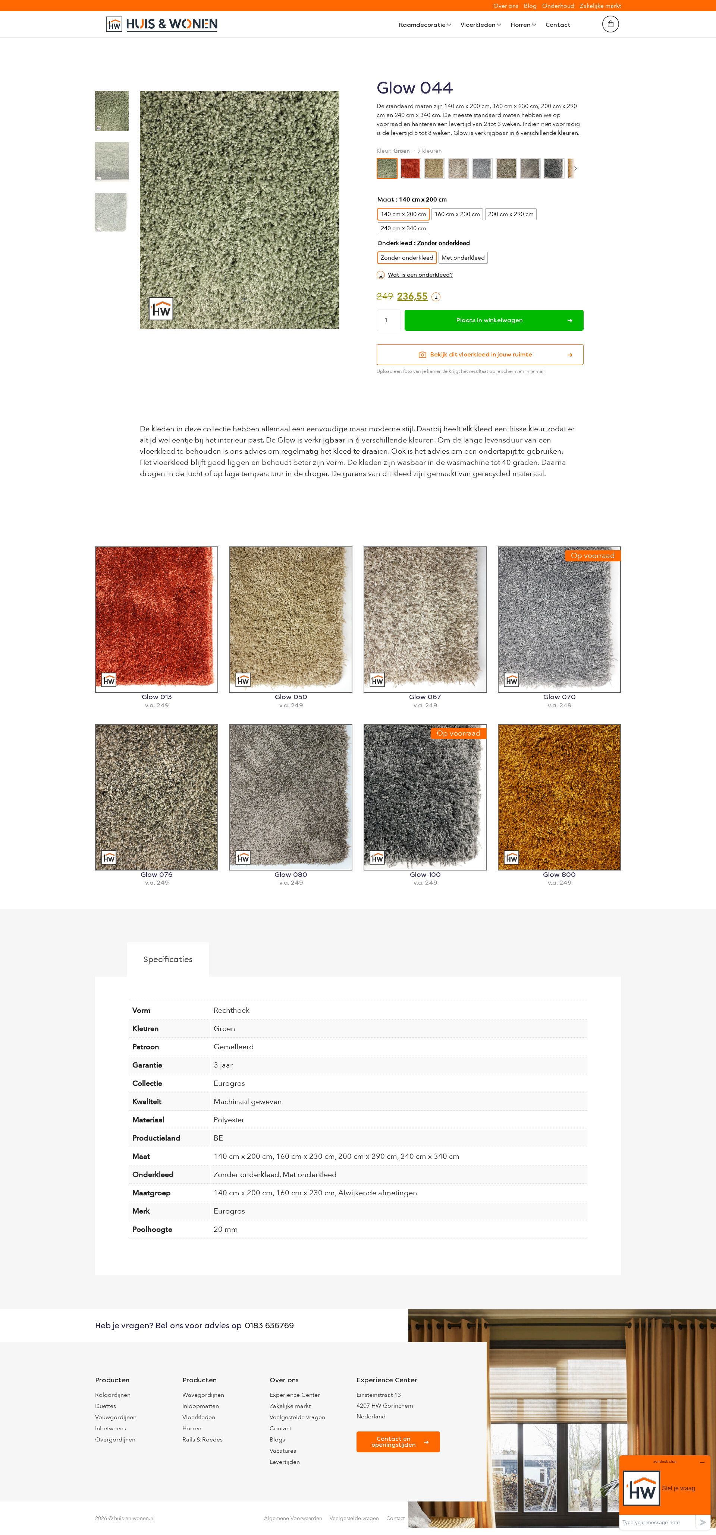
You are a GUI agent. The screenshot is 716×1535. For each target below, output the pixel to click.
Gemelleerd (234, 1047)
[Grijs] (482, 168)
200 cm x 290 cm (367, 1156)
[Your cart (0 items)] (610, 24)
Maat (385, 199)
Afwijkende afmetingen (377, 1193)
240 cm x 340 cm (430, 1156)
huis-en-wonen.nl (134, 1518)
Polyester (229, 1120)
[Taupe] (506, 168)
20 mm (226, 1229)
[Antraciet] (554, 168)
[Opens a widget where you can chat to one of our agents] (664, 1492)
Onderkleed (394, 243)
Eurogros (229, 1083)
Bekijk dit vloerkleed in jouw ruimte (481, 354)
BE (218, 1138)
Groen (224, 1029)
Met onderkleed (310, 1175)
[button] (415, 274)
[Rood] (411, 168)
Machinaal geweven (248, 1102)
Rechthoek (231, 1010)
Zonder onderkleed (246, 1175)
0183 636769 (269, 1325)
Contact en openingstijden (393, 1442)
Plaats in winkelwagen (489, 320)
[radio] (403, 214)
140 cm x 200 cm (243, 1156)
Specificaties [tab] (168, 959)
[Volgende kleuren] (575, 168)
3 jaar (223, 1065)
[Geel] (434, 168)
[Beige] (458, 168)
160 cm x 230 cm (305, 1156)
